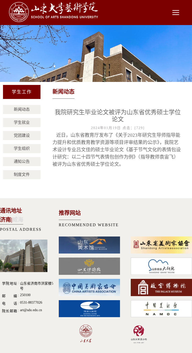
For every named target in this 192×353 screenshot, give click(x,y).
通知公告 (22, 161)
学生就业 (22, 122)
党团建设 (22, 135)
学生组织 (22, 148)
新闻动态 (22, 109)
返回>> (175, 92)
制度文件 (22, 174)
